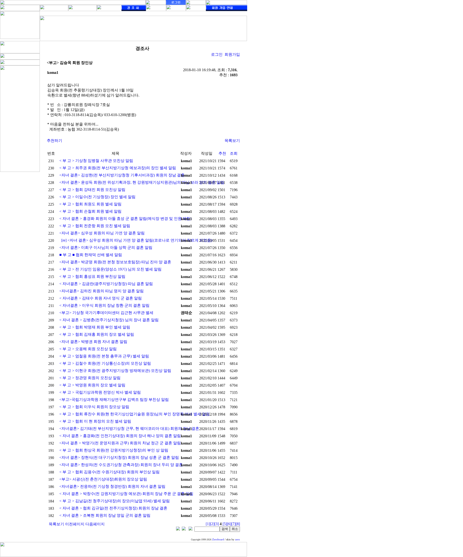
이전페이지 (74, 524)
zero (237, 539)
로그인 (217, 54)
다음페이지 (95, 524)
